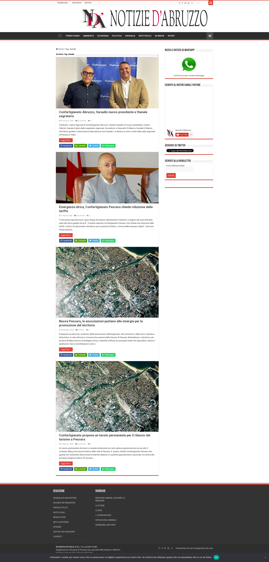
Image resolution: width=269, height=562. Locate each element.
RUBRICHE (62, 3)
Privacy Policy (60, 507)
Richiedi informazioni (64, 503)
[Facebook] (182, 3)
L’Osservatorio (103, 515)
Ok (216, 557)
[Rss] (180, 3)
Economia (82, 121)
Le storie (100, 505)
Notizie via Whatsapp (64, 532)
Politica (81, 330)
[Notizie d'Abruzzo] (134, 18)
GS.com (209, 548)
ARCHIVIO (77, 3)
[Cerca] (210, 2)
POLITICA (117, 36)
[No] (265, 557)
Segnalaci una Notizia (65, 498)
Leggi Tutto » (66, 140)
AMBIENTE (88, 36)
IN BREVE (159, 36)
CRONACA (130, 36)
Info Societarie (61, 522)
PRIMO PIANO (73, 36)
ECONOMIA (103, 36)
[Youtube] (188, 3)
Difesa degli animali (105, 520)
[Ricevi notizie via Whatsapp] (192, 3)
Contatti (57, 536)
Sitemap (57, 527)
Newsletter (59, 517)
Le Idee (98, 510)
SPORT (171, 36)
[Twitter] (185, 3)
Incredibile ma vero (105, 525)
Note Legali (59, 512)
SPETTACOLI (145, 36)
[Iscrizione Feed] (158, 55)
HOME (60, 35)
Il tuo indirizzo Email (175, 165)
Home (61, 49)
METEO (88, 3)
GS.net (190, 548)
